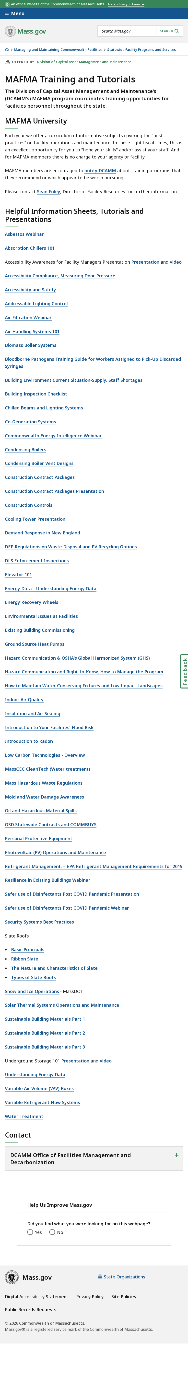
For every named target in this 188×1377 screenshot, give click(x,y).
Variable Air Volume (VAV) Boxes (39, 1088)
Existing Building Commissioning (40, 630)
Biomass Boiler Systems (30, 345)
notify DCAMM (100, 170)
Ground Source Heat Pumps (34, 644)
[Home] (7, 49)
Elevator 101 (18, 574)
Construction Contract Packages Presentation (54, 491)
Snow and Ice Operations (32, 991)
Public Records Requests (30, 1309)
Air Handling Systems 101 (32, 331)
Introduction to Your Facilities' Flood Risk (49, 727)
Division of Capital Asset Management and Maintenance (84, 62)
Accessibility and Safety (30, 290)
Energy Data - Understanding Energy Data (50, 588)
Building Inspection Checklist (36, 394)
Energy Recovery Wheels (31, 602)
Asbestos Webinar (24, 234)
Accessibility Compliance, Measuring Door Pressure (60, 276)
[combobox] (140, 31)
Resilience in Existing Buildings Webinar (47, 880)
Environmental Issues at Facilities (41, 616)
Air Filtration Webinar (28, 317)
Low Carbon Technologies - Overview (45, 755)
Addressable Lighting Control (36, 303)
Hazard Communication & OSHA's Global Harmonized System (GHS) (77, 658)
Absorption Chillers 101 (30, 248)
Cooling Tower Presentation (35, 519)
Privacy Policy (90, 1296)
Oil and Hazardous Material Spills (41, 810)
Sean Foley (48, 191)
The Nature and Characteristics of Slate (54, 968)
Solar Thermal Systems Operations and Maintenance (62, 1005)
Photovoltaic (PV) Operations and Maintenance (55, 852)
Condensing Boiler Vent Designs (39, 463)
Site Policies (123, 1296)
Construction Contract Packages (40, 477)
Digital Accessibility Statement (36, 1296)
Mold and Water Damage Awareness (44, 797)
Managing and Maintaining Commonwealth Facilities (58, 50)
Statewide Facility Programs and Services (141, 50)
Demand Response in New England (42, 533)
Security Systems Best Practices (39, 922)
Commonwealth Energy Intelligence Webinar (53, 436)
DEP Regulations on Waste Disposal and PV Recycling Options (71, 547)
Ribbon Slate (24, 959)
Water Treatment (24, 1116)
